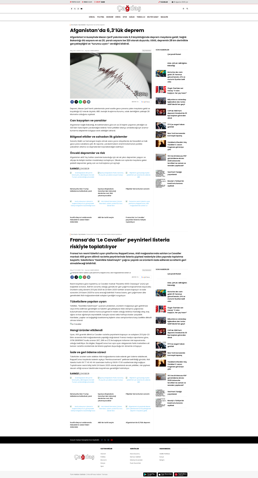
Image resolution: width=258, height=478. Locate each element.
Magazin (164, 17)
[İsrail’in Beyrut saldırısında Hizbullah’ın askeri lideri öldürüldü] (83, 207)
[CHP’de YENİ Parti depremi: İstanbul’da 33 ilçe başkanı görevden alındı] (161, 115)
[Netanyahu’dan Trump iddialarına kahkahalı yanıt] (83, 179)
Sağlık (131, 17)
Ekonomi (109, 17)
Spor (125, 17)
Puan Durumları (135, 463)
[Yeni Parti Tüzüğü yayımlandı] (161, 176)
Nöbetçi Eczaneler (136, 460)
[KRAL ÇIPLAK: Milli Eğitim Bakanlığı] (161, 67)
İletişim (162, 460)
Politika (100, 17)
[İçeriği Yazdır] (88, 102)
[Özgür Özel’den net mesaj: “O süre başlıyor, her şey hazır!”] (161, 92)
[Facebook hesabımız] (71, 8)
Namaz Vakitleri (135, 457)
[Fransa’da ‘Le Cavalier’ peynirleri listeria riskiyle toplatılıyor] (139, 207)
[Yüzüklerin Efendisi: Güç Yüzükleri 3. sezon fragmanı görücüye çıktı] (161, 146)
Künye (162, 457)
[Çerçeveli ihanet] (161, 58)
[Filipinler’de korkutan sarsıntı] (139, 179)
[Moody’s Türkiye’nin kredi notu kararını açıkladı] (161, 187)
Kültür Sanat (153, 17)
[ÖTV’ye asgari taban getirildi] (161, 129)
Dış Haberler (147, 51)
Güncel (92, 17)
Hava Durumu (135, 454)
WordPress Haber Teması (97, 474)
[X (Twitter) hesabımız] (74, 8)
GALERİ (76, 2)
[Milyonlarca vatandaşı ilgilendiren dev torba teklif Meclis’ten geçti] (161, 104)
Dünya (118, 17)
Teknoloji (141, 17)
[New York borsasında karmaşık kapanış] (161, 137)
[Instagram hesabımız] (78, 8)
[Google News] (145, 101)
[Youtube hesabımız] (81, 8)
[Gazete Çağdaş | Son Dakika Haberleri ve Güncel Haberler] (129, 12)
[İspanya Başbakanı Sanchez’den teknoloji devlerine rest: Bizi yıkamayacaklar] (111, 179)
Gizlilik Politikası (165, 454)
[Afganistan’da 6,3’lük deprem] (139, 412)
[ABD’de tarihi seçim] (111, 207)
